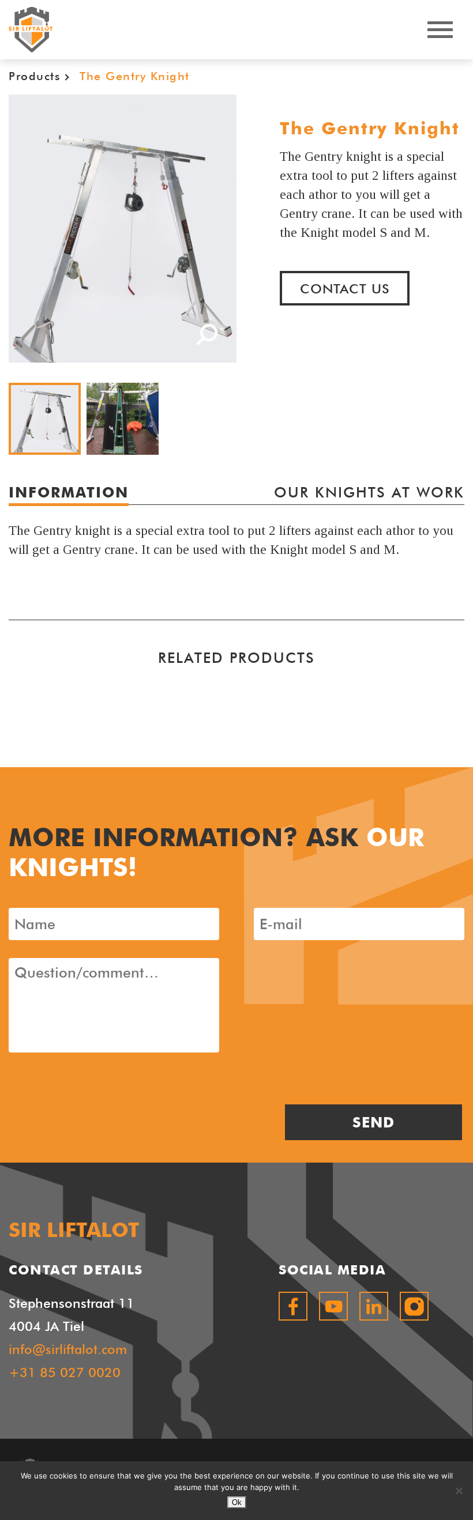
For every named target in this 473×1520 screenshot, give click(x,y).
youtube (333, 1306)
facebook (293, 1306)
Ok (237, 1502)
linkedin (373, 1306)
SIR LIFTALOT (30, 29)
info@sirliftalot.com (68, 1349)
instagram (414, 1306)
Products (35, 76)
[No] (458, 1490)
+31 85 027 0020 (65, 1372)
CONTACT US (345, 288)
